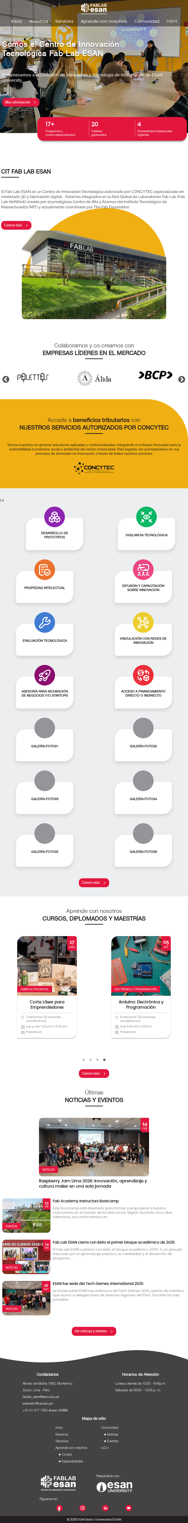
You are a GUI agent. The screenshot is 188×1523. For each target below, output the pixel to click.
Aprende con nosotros (104, 22)
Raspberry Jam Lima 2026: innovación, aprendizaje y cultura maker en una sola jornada (93, 1183)
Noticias (112, 1434)
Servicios (64, 22)
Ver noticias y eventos (91, 1331)
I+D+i (172, 22)
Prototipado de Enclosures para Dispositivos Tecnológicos (47, 1010)
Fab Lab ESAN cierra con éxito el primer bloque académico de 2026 (114, 1242)
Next (180, 373)
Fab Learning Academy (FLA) (141, 1005)
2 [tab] (90, 1060)
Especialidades (72, 1461)
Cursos (67, 1454)
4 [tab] (104, 1060)
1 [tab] (83, 1060)
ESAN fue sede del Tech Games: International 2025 (98, 1284)
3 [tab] (97, 1060)
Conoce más (13, 225)
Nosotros (38, 22)
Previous (4, 373)
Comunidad (146, 22)
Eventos (112, 1441)
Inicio (16, 22)
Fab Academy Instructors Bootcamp (86, 1201)
